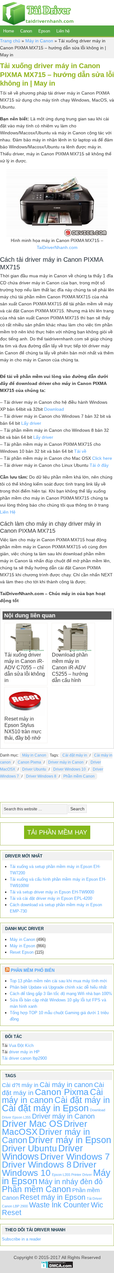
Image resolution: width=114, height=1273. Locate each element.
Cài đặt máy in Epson (45, 1108)
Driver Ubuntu (34, 769)
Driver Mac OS (32, 1123)
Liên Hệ (8, 512)
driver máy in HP (24, 1051)
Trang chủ (10, 40)
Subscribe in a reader (21, 1239)
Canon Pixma (29, 762)
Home (8, 31)
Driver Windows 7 (75, 1157)
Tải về (80, 451)
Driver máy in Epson (69, 1139)
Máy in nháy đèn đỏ (71, 1181)
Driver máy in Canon (66, 762)
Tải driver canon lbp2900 (24, 1058)
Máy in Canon (39, 40)
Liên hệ (63, 31)
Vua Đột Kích (21, 1045)
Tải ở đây (99, 465)
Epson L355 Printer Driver (72, 1175)
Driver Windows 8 (41, 776)
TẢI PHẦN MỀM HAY (57, 832)
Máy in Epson (22, 945)
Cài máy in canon (66, 1085)
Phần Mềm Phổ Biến (32, 970)
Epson (44, 31)
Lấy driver (31, 423)
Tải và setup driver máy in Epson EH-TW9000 (52, 892)
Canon (26, 31)
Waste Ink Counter (59, 1205)
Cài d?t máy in (20, 1085)
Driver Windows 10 (69, 769)
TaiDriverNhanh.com (57, 247)
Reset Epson (22, 952)
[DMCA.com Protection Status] (57, 1266)
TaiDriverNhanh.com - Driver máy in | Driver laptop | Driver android (36, 12)
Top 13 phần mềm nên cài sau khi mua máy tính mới (58, 980)
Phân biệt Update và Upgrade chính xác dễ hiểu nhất (58, 987)
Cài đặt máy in (74, 755)
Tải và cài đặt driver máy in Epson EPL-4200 (51, 898)
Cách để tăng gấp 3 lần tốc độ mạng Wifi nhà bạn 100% (61, 993)
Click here (102, 458)
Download (54, 409)
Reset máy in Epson (53, 1197)
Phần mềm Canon (79, 776)
